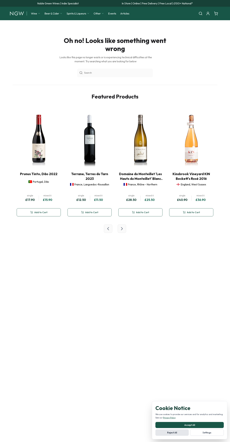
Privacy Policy (169, 417)
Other (97, 13)
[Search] (200, 13)
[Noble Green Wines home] (17, 13)
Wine (34, 13)
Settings (207, 432)
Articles (124, 13)
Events (112, 13)
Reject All (172, 432)
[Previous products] (108, 228)
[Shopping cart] (216, 13)
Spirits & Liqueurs (76, 13)
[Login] (208, 13)
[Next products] (122, 228)
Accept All (189, 425)
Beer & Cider (51, 13)
